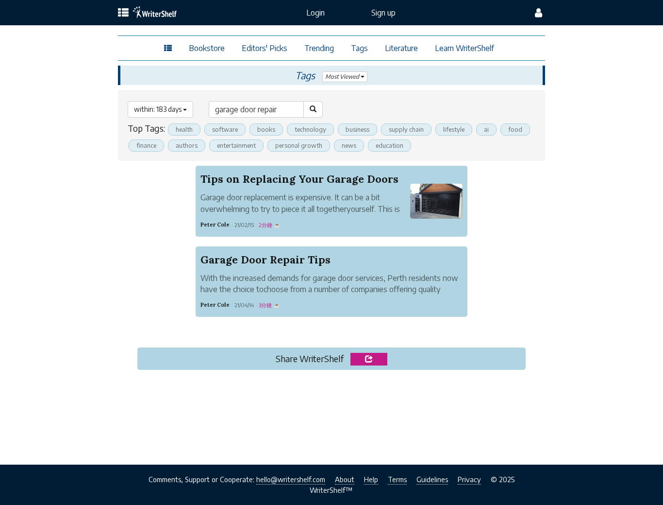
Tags (359, 48)
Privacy (469, 479)
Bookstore (207, 48)
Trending (319, 48)
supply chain (406, 129)
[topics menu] (123, 13)
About (344, 479)
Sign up (383, 12)
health (184, 129)
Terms (397, 479)
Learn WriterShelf (464, 48)
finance (146, 145)
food (515, 129)
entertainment (236, 145)
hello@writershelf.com (290, 479)
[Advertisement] (332, 414)
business (357, 129)
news (349, 145)
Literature (401, 48)
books (266, 129)
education (389, 145)
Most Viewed (343, 76)
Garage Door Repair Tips (265, 259)
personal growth (298, 145)
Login (315, 12)
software (225, 129)
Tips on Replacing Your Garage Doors (299, 179)
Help (371, 479)
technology (310, 129)
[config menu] (538, 12)
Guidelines (432, 479)
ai (486, 129)
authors (187, 145)
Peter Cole (215, 224)
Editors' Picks (264, 48)
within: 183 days (158, 109)
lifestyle (453, 129)
